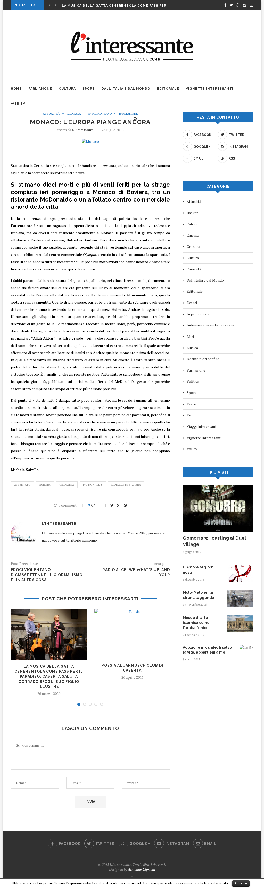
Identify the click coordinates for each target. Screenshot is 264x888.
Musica (192, 347)
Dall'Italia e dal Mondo (205, 280)
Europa (45, 485)
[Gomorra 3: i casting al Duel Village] (218, 487)
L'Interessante (82, 129)
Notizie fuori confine (203, 358)
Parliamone (40, 88)
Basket (192, 212)
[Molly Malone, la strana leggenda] (240, 592)
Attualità (51, 113)
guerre (136, 450)
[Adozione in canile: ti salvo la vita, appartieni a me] (246, 647)
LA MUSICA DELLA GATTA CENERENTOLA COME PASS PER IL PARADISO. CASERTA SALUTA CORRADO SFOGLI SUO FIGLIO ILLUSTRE (48, 676)
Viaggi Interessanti (202, 426)
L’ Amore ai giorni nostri (198, 569)
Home (16, 88)
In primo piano (100, 113)
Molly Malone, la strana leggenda (198, 595)
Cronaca (74, 113)
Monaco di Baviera (126, 485)
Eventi (192, 302)
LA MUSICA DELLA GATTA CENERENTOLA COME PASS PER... (115, 5)
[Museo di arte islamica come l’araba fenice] (240, 617)
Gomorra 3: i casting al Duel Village (214, 541)
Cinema (193, 235)
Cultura (67, 88)
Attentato (22, 485)
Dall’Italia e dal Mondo (126, 88)
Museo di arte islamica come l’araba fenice (196, 623)
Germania (66, 485)
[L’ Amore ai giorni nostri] (240, 567)
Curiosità (194, 268)
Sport (88, 88)
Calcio (192, 224)
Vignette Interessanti (209, 88)
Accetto (240, 883)
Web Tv (18, 103)
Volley (192, 448)
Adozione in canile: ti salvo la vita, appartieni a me (207, 650)
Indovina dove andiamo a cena (210, 325)
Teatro (192, 403)
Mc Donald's (93, 485)
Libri (190, 336)
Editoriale (168, 88)
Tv (189, 415)
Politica (193, 381)
